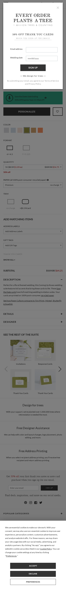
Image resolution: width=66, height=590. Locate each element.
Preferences (33, 582)
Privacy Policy (35, 84)
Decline (33, 573)
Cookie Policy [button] (46, 549)
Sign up (33, 67)
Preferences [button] (11, 556)
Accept (33, 565)
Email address (16, 49)
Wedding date (16, 57)
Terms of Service (52, 81)
